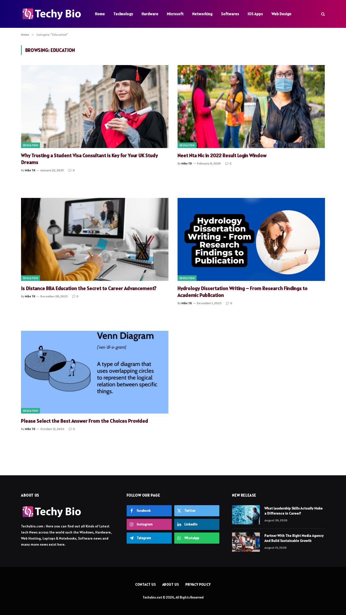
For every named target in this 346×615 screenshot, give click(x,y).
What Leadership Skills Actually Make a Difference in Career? (293, 511)
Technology (123, 13)
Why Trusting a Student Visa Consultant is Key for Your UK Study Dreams (89, 159)
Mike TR (30, 170)
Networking (202, 13)
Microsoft (175, 13)
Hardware (150, 13)
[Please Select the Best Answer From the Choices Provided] (94, 372)
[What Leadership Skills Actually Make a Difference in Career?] (246, 514)
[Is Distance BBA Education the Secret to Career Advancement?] (94, 239)
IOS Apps (255, 13)
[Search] (322, 14)
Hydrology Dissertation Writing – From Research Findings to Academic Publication (242, 291)
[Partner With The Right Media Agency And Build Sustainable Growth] (246, 542)
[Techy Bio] (51, 14)
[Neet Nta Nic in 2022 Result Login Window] (251, 106)
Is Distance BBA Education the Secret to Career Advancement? (88, 288)
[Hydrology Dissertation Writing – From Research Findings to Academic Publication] (251, 239)
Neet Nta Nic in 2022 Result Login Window (222, 155)
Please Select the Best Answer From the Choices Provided (84, 421)
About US (170, 584)
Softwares (230, 13)
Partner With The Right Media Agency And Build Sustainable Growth (294, 538)
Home (100, 13)
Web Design (281, 13)
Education (30, 145)
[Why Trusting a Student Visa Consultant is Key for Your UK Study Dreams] (94, 106)
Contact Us (145, 584)
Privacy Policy (198, 584)
